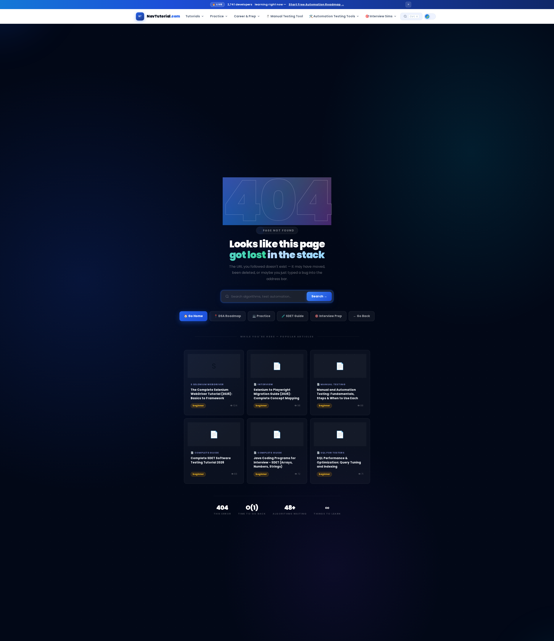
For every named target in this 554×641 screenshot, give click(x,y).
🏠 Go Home (193, 316)
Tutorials (192, 16)
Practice (217, 16)
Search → (319, 296)
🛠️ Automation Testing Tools (332, 16)
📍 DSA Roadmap (227, 316)
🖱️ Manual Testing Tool (284, 16)
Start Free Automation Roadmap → (317, 4)
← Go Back (361, 316)
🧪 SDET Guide (293, 316)
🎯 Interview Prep (328, 316)
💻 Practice (261, 316)
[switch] (430, 16)
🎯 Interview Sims (379, 16)
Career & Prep (245, 16)
